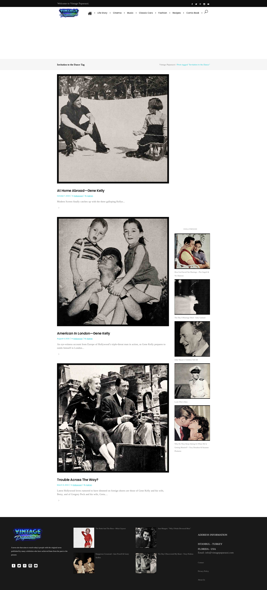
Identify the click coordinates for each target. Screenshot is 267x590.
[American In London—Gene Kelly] (113, 271)
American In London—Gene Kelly (83, 333)
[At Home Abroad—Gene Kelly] (113, 129)
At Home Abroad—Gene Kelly (81, 190)
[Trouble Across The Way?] (113, 418)
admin (90, 196)
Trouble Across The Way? (77, 479)
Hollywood (78, 196)
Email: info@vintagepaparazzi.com (216, 552)
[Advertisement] (133, 38)
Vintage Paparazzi (167, 65)
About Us (201, 580)
